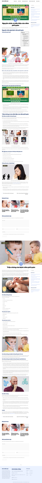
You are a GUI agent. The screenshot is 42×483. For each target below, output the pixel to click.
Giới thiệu (19, 1)
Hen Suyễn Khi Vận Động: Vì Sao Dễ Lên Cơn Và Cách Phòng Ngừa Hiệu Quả (35, 17)
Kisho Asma (37, 1)
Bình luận (3, 220)
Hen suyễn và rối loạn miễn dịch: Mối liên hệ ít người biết (6, 210)
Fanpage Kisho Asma (12, 413)
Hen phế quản (3, 477)
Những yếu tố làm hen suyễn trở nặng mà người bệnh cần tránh (15, 210)
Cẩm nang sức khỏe (25, 1)
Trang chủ (15, 1)
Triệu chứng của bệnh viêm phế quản (8, 193)
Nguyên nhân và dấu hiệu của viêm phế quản (15, 24)
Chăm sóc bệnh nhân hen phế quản (8, 416)
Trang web (3, 455)
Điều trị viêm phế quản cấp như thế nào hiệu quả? (22, 193)
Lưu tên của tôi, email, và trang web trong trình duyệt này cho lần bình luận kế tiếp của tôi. (13, 234)
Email (17, 452)
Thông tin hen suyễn (32, 1)
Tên (3, 452)
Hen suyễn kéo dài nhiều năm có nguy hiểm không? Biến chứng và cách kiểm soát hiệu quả (24, 211)
